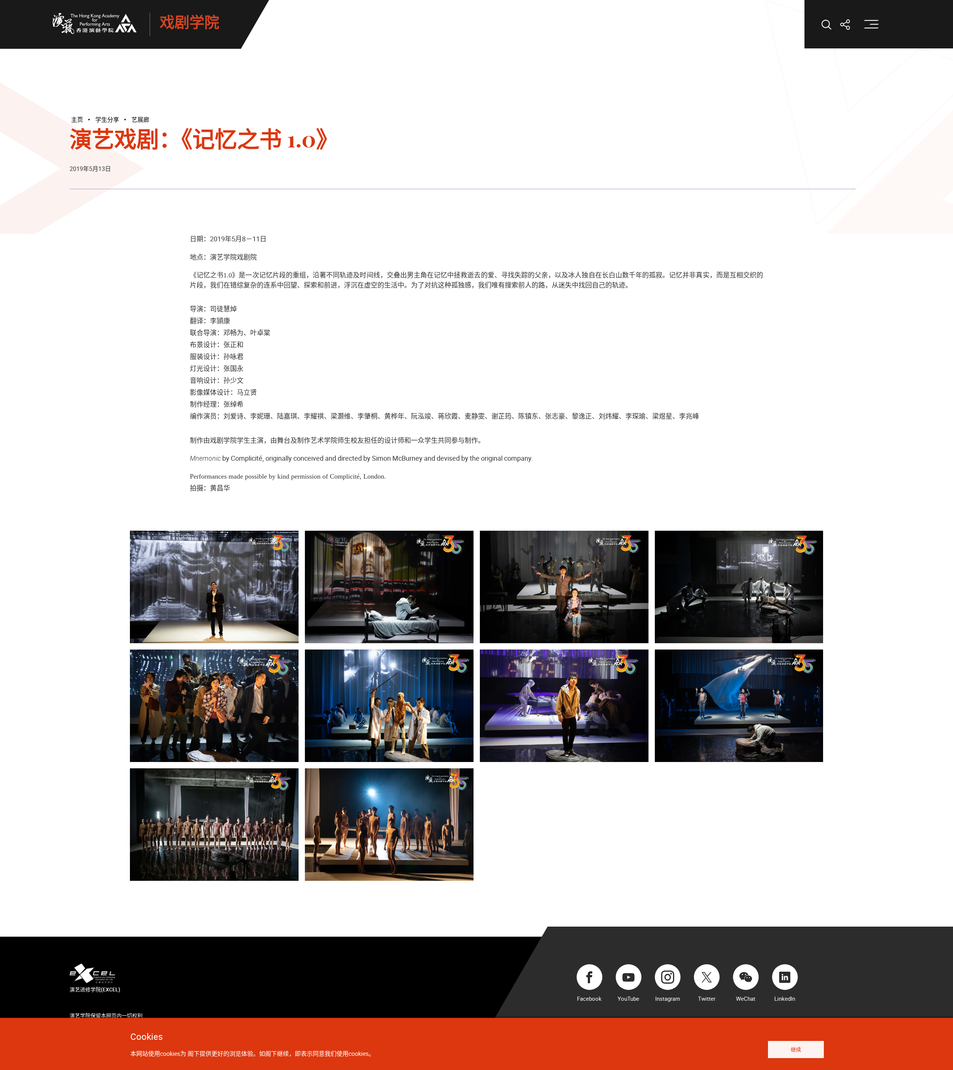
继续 (796, 1049)
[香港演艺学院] (94, 23)
